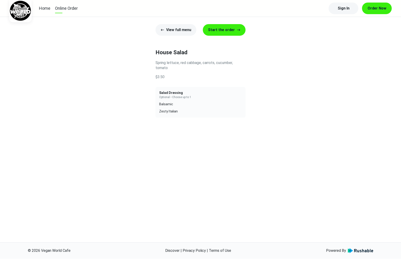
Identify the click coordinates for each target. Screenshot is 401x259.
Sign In (343, 8)
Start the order (221, 30)
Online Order (66, 8)
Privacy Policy (194, 250)
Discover (172, 250)
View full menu (178, 30)
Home (44, 8)
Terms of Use (220, 250)
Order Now (377, 8)
